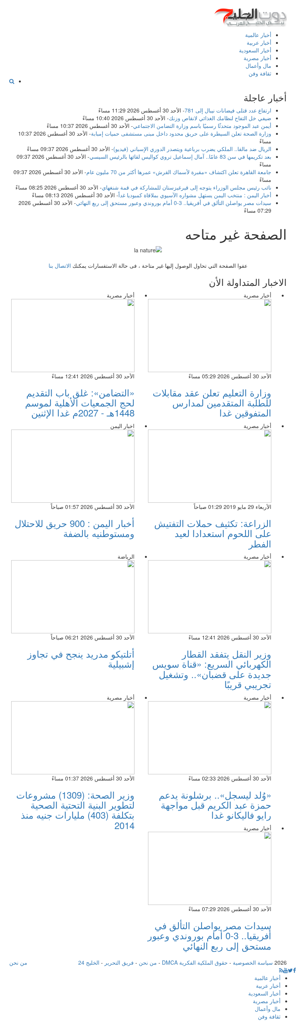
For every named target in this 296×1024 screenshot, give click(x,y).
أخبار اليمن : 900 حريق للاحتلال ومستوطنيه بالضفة (75, 528)
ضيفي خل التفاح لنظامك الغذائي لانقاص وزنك (220, 118)
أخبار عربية (259, 42)
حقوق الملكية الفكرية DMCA (195, 962)
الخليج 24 (88, 962)
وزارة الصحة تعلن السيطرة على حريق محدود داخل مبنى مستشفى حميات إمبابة (181, 133)
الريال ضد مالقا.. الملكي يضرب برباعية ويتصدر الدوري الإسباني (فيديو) (192, 149)
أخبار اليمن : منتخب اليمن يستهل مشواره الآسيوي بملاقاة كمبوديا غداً (194, 195)
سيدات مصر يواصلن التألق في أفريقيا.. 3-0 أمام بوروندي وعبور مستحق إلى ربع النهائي (173, 202)
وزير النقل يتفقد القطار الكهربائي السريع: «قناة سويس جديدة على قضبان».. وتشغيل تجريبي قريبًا (211, 669)
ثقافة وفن (260, 73)
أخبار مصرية (257, 58)
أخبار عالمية (258, 35)
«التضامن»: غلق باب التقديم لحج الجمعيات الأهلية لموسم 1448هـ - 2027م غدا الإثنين (80, 403)
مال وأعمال (258, 65)
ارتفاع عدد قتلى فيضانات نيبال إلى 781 (228, 110)
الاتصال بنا (60, 265)
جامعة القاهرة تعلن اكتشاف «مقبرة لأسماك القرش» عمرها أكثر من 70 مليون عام (178, 172)
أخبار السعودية (255, 50)
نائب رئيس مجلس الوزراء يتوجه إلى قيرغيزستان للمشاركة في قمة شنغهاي (186, 187)
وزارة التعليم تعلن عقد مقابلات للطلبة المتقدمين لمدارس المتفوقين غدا (212, 403)
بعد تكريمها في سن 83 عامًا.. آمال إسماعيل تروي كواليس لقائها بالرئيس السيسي (180, 156)
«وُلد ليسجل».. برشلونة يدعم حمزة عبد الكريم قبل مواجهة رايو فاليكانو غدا (215, 805)
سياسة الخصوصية (253, 962)
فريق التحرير (119, 962)
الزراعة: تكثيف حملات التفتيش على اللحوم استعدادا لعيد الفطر (212, 533)
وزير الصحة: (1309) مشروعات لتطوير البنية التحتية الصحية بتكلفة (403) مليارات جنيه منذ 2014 (75, 810)
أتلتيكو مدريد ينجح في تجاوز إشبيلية (81, 658)
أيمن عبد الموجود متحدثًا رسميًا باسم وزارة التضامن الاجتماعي (202, 125)
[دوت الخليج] (250, 15)
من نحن (148, 962)
